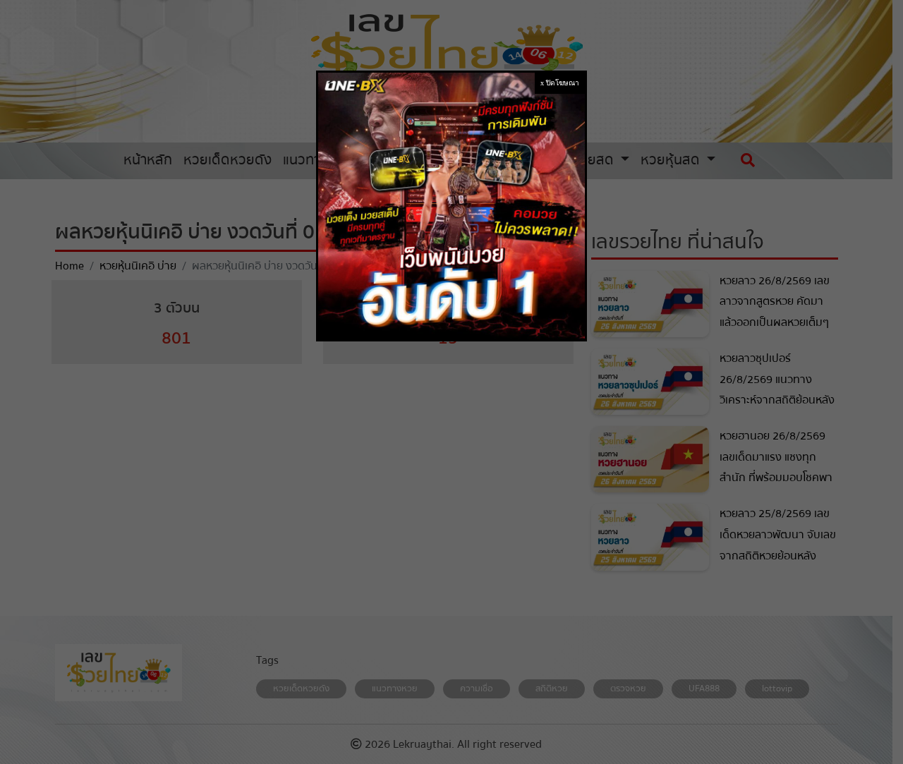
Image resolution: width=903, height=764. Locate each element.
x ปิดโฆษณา (559, 83)
